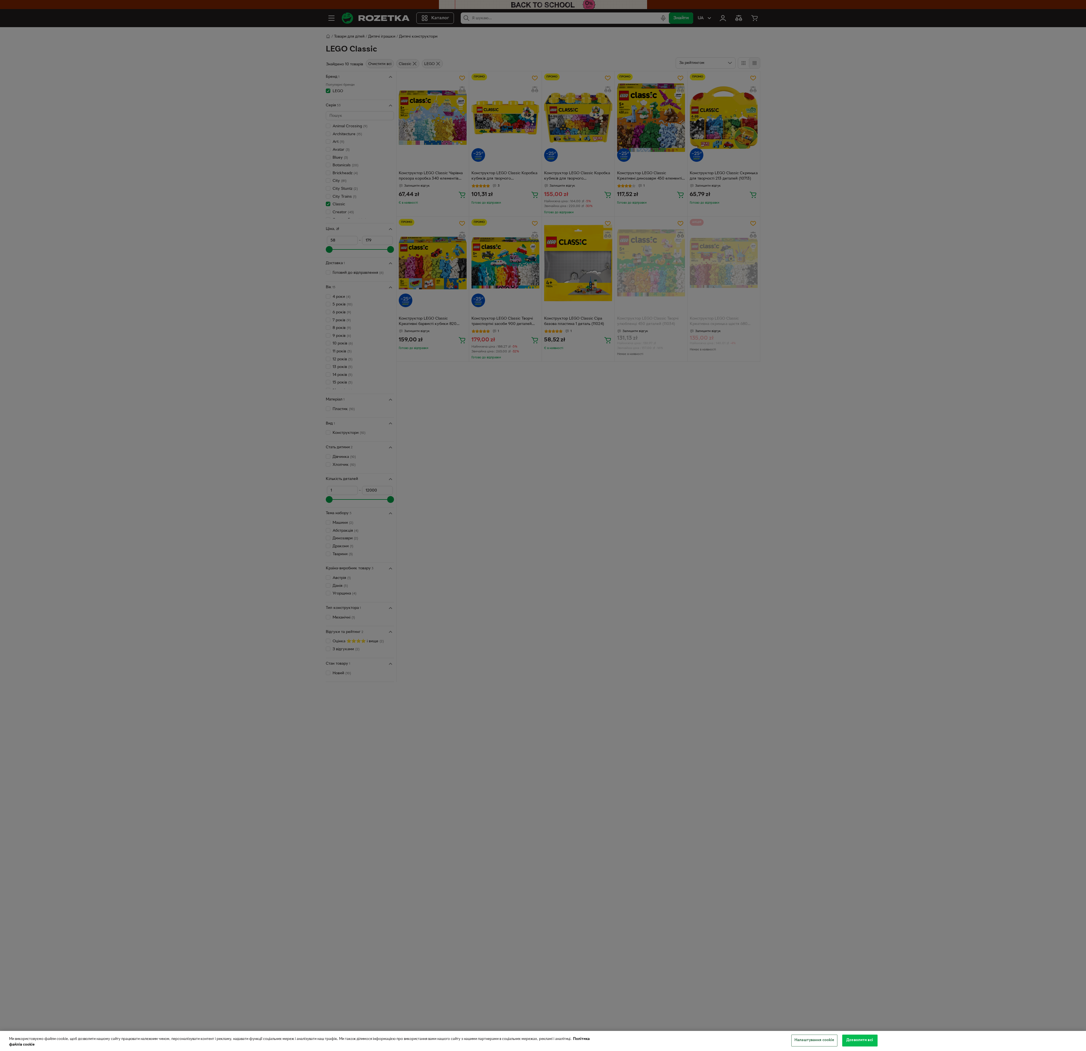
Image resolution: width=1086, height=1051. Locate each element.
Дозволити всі (859, 1040)
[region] (543, 1041)
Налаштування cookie (814, 1040)
